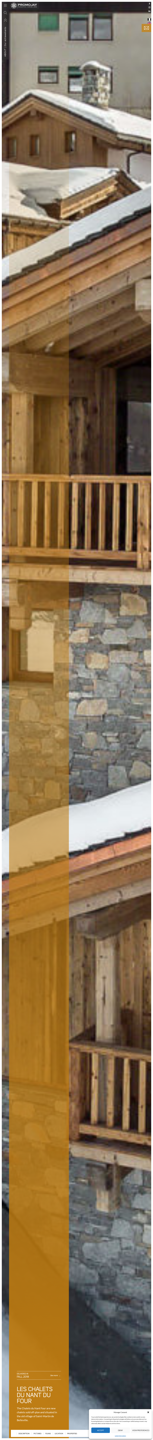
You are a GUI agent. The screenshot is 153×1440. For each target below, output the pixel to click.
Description (24, 1433)
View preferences (140, 1430)
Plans (48, 1433)
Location (59, 1433)
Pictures (37, 1433)
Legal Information (120, 1436)
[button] (148, 1412)
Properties (72, 1433)
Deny (120, 1430)
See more (55, 1375)
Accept (100, 1430)
